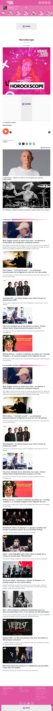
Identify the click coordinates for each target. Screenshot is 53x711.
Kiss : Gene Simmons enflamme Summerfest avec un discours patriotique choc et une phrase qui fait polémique (26, 611)
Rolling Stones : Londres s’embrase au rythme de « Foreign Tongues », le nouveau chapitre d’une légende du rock (26, 355)
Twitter (4, 691)
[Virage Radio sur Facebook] (20, 703)
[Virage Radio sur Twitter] (24, 703)
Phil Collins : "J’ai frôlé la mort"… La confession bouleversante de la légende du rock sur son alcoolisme (25, 271)
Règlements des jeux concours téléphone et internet (42, 698)
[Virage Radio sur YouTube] (28, 703)
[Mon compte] (49, 2)
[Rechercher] (46, 2)
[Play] (1, 12)
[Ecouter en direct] (43, 2)
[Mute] (26, 8)
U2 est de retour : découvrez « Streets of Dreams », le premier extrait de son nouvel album (24, 581)
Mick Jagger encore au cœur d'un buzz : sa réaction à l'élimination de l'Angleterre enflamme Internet (24, 241)
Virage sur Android (24, 691)
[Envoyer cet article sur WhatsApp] (30, 144)
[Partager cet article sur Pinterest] (26, 144)
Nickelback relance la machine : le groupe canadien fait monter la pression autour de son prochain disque (24, 529)
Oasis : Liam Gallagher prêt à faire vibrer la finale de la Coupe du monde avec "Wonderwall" (24, 555)
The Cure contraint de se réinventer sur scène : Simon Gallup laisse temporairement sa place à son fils (24, 327)
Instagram (5, 693)
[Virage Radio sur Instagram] (32, 703)
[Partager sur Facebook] (19, 144)
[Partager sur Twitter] (23, 144)
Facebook (5, 689)
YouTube (5, 694)
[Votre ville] (40, 2)
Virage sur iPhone (23, 689)
